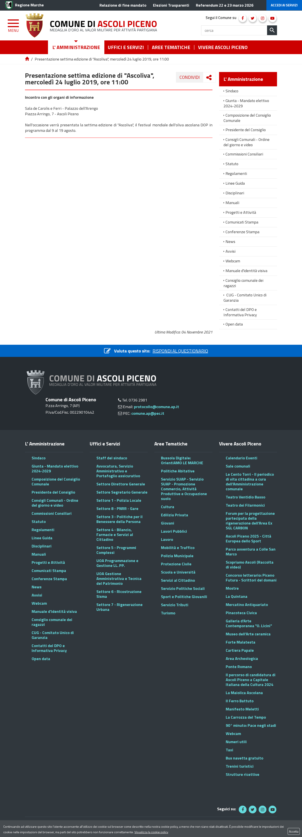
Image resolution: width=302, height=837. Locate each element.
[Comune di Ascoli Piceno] (92, 25)
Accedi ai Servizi (284, 5)
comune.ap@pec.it (147, 413)
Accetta (293, 831)
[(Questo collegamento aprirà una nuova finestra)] (243, 18)
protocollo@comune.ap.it (156, 407)
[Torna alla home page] (27, 59)
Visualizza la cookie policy (151, 832)
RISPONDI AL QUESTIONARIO (180, 350)
